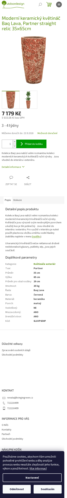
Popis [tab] (8, 200)
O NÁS (5, 425)
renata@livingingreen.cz (20, 398)
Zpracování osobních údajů (16, 350)
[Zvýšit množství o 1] (14, 142)
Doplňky (36, 236)
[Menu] (59, 4)
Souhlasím (47, 489)
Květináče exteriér (45, 264)
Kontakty (6, 430)
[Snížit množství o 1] (14, 146)
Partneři (6, 434)
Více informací (38, 469)
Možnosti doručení (47, 133)
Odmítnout (17, 489)
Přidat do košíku (34, 143)
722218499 (12, 403)
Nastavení (32, 478)
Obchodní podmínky (12, 355)
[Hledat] (40, 4)
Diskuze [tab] (17, 200)
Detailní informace (11, 167)
